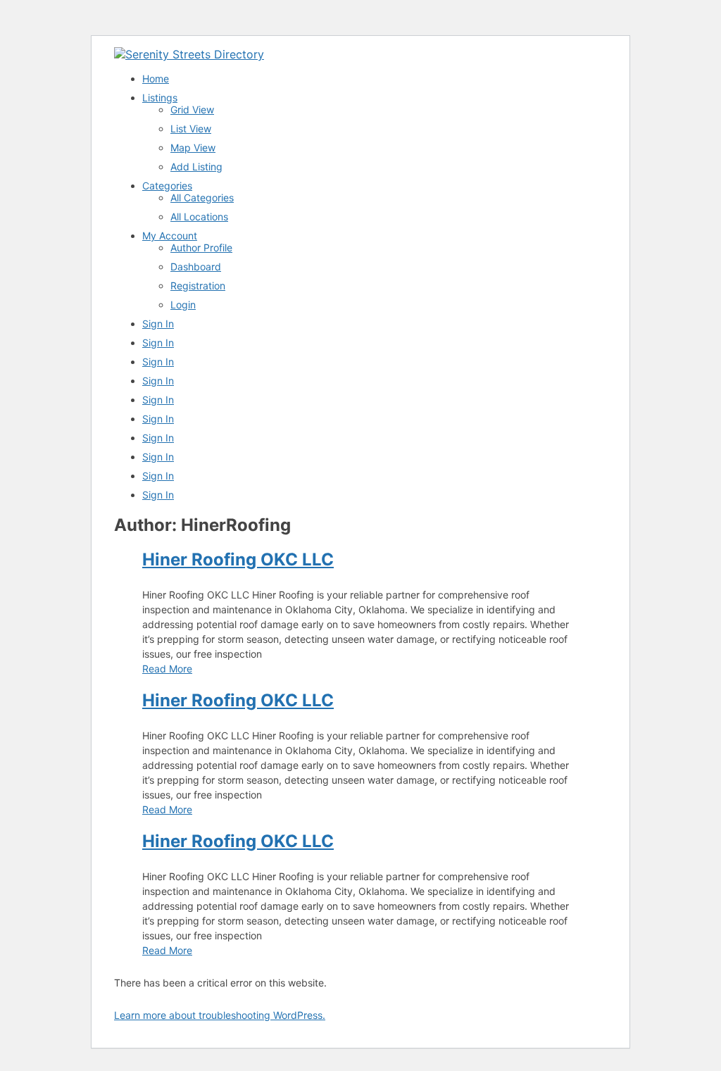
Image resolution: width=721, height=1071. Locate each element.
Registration (197, 286)
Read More (167, 669)
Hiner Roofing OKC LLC (238, 559)
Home (155, 78)
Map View (192, 148)
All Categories (202, 197)
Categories (167, 186)
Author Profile (201, 247)
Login (183, 305)
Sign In (158, 324)
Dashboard (195, 267)
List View (190, 128)
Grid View (192, 109)
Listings (159, 98)
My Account (169, 236)
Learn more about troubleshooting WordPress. (219, 1015)
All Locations (199, 217)
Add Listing (196, 167)
